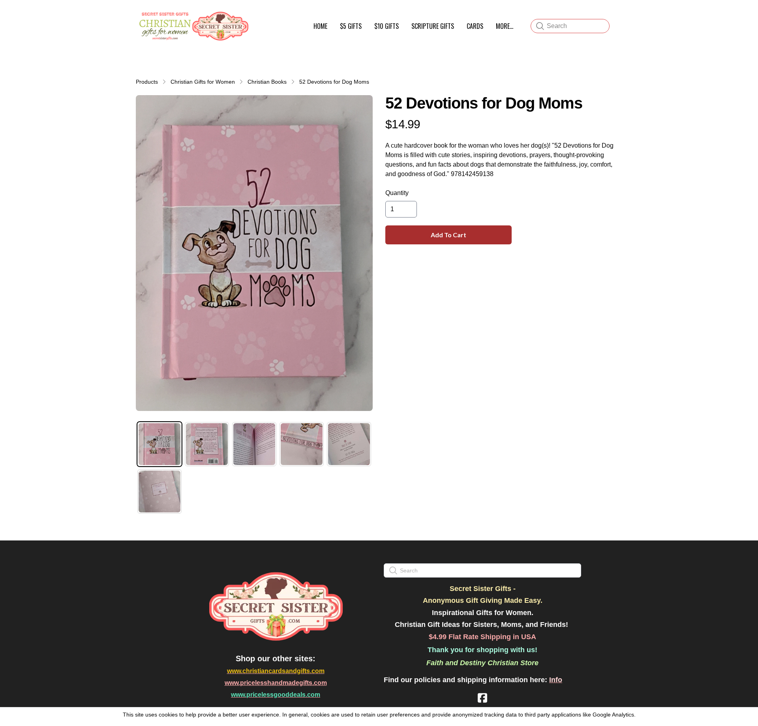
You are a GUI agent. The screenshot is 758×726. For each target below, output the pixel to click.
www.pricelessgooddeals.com (275, 694)
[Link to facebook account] (482, 697)
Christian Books (267, 82)
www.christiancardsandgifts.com (276, 671)
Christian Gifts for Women (203, 82)
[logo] (193, 26)
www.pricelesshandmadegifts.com (276, 682)
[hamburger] (259, 15)
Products (147, 82)
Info (555, 680)
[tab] (159, 444)
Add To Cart (448, 234)
